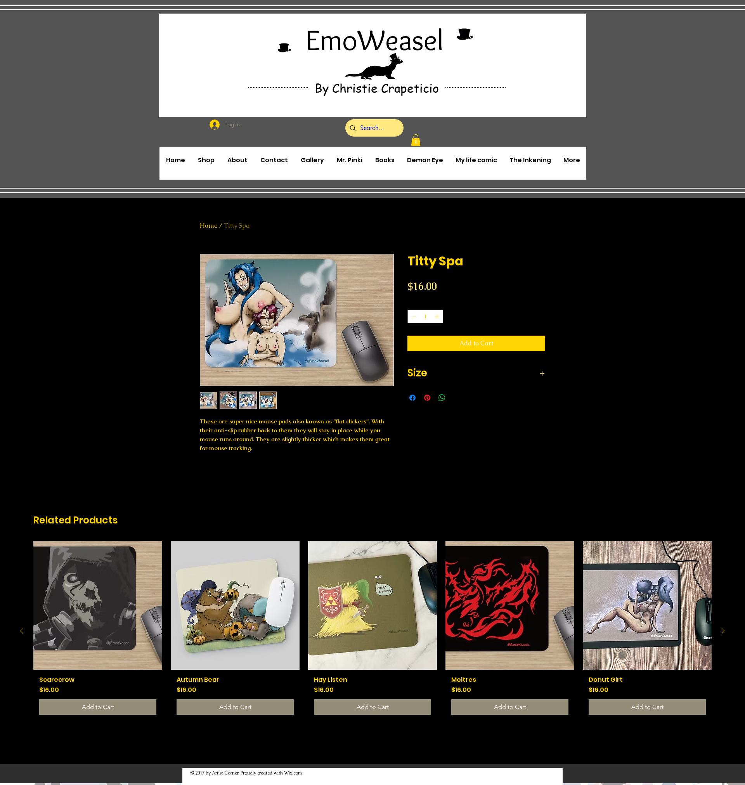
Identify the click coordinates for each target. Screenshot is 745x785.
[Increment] (437, 316)
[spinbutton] (425, 316)
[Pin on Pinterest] (427, 397)
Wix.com (293, 773)
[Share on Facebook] (412, 397)
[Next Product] (723, 631)
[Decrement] (413, 316)
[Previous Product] (21, 631)
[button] (416, 140)
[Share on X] (456, 397)
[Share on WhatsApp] (442, 397)
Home (209, 226)
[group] (372, 630)
